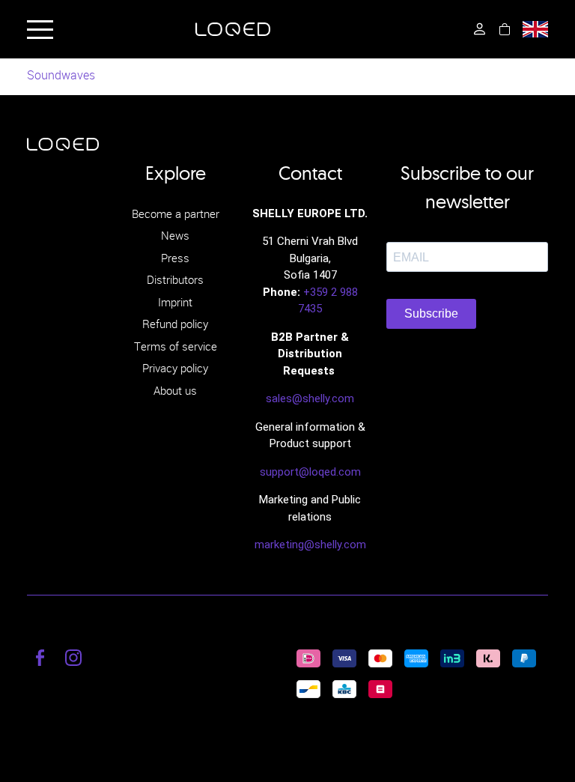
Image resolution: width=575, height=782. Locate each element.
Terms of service (175, 346)
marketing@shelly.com (310, 544)
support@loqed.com (310, 472)
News (175, 235)
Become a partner (175, 213)
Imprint (175, 301)
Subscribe (431, 313)
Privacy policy (175, 367)
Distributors (175, 279)
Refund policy (175, 323)
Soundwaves (61, 75)
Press (175, 257)
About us (175, 390)
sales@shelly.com (310, 398)
